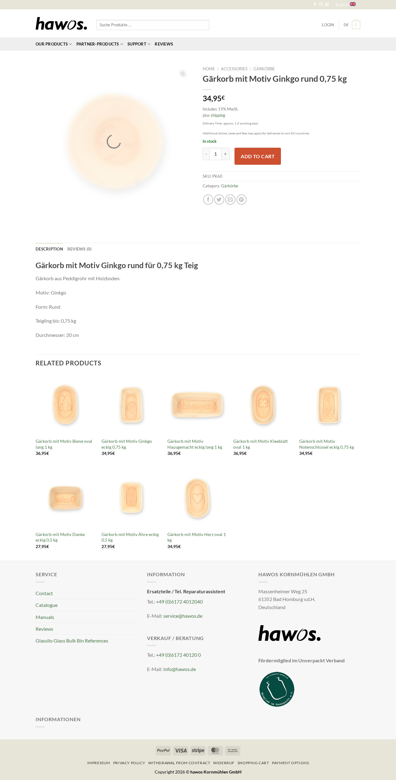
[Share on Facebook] (208, 199)
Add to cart (258, 156)
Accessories (234, 68)
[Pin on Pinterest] (241, 199)
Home (209, 68)
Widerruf (224, 762)
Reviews (164, 43)
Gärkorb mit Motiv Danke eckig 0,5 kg (60, 537)
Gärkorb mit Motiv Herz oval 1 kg (196, 537)
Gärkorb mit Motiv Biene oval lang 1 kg (64, 444)
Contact (44, 593)
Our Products (52, 43)
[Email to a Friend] (230, 199)
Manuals (45, 617)
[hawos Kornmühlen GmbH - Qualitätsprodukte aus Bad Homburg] (61, 23)
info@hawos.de (179, 669)
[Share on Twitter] (219, 199)
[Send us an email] (327, 4)
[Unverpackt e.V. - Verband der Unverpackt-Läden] (276, 688)
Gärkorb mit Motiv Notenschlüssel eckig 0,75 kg (326, 444)
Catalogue (47, 605)
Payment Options (290, 762)
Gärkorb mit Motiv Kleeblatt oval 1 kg (260, 444)
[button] (352, 24)
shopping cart (253, 762)
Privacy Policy (129, 762)
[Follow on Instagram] (321, 4)
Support (136, 43)
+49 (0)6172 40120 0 (178, 655)
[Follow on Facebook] (315, 4)
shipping (218, 115)
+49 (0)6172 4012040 (179, 601)
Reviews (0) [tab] (79, 248)
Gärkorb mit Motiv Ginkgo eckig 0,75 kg (126, 444)
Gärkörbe (264, 68)
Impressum (98, 762)
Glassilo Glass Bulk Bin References (72, 640)
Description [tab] (49, 248)
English (342, 4)
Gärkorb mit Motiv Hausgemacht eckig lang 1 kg (194, 444)
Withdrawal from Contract (179, 762)
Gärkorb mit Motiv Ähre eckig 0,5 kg (130, 537)
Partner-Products (97, 43)
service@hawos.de (182, 616)
